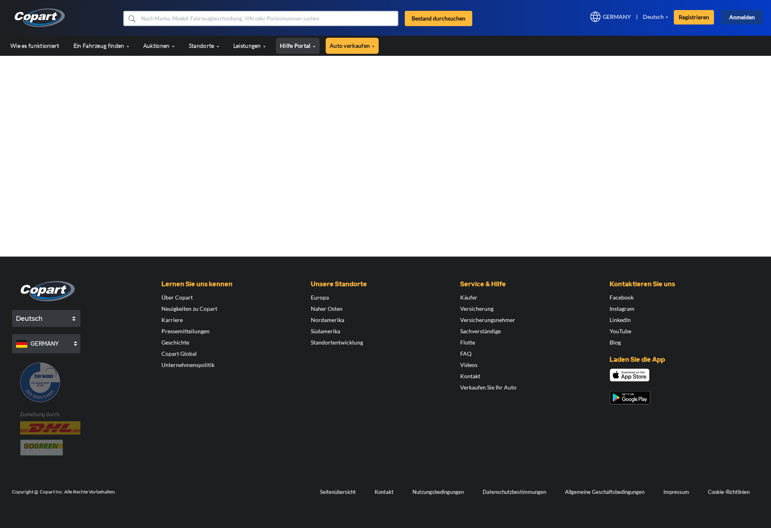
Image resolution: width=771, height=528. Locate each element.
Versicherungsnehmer (487, 319)
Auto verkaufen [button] (350, 45)
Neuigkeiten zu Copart (189, 308)
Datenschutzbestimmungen (514, 492)
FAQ (465, 353)
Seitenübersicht (338, 492)
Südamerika (325, 331)
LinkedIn (620, 319)
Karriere (172, 319)
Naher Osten (327, 308)
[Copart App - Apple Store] (630, 375)
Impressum (676, 492)
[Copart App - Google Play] (630, 397)
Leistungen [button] (247, 45)
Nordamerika (327, 319)
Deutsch (653, 16)
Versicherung (477, 308)
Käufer (468, 297)
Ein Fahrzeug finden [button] (99, 45)
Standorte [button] (202, 45)
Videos (468, 364)
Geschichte (175, 342)
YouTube (620, 331)
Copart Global (179, 353)
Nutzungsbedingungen (438, 492)
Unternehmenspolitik (187, 364)
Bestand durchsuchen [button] (438, 18)
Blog (615, 342)
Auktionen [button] (157, 45)
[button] (131, 18)
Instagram (622, 308)
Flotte (467, 342)
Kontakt (470, 376)
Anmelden (742, 17)
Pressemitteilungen (185, 331)
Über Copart (177, 297)
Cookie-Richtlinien (729, 492)
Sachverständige (480, 331)
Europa (320, 297)
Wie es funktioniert (34, 45)
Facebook (622, 297)
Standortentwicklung (337, 342)
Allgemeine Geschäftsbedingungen (605, 492)
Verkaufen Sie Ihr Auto (488, 387)
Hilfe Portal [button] (296, 45)
